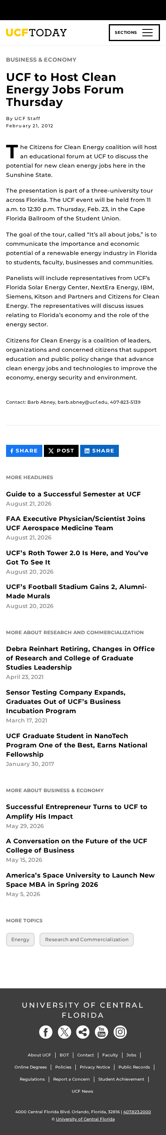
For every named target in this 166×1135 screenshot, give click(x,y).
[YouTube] (101, 1032)
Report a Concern (71, 1079)
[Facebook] (46, 1032)
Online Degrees (31, 1067)
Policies (63, 1067)
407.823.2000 (137, 1111)
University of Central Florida (83, 1010)
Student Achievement (121, 1079)
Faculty (110, 1055)
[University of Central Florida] (61, 10)
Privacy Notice (95, 1067)
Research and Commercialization (87, 939)
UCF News (82, 1091)
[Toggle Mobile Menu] (158, 9)
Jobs (131, 1055)
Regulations (32, 1079)
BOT (64, 1055)
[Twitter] (64, 1032)
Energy (20, 939)
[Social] (83, 1032)
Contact (85, 1055)
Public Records (134, 1067)
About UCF (39, 1055)
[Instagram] (120, 1032)
